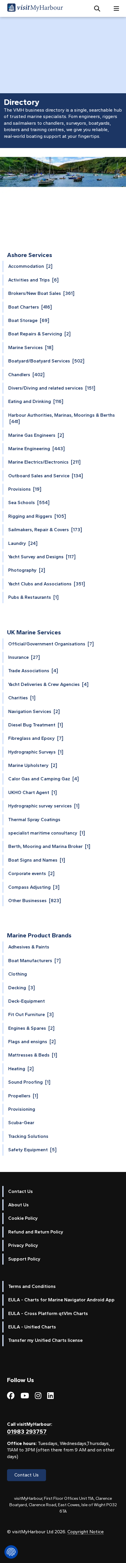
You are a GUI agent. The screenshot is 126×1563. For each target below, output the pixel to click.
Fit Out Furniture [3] (31, 1014)
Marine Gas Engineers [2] (36, 435)
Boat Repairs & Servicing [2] (39, 334)
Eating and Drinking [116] (35, 401)
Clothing (17, 974)
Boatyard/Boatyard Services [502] (46, 361)
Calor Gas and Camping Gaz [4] (43, 779)
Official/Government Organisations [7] (51, 644)
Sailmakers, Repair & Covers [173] (45, 529)
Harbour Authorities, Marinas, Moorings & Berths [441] (61, 418)
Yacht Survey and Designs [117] (42, 556)
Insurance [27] (24, 657)
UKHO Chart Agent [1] (32, 792)
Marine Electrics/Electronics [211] (44, 462)
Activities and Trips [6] (33, 280)
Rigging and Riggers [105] (37, 516)
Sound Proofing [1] (29, 1082)
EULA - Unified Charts (32, 1327)
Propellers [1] (23, 1096)
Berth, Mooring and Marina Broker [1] (49, 846)
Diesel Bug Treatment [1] (35, 725)
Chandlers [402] (26, 374)
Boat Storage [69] (28, 320)
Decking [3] (21, 987)
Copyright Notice (85, 1531)
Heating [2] (21, 1068)
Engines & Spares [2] (31, 1028)
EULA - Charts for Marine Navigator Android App (61, 1299)
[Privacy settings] (11, 1552)
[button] (94, 8)
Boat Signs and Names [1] (36, 860)
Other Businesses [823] (34, 900)
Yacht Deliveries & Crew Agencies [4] (48, 684)
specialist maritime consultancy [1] (46, 833)
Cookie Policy (23, 1218)
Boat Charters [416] (30, 307)
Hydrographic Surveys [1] (35, 752)
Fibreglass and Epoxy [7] (35, 738)
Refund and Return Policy (35, 1232)
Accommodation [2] (30, 266)
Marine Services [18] (30, 347)
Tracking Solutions (28, 1136)
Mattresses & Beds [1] (32, 1055)
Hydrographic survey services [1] (43, 806)
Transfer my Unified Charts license (45, 1340)
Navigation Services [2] (34, 711)
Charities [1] (21, 697)
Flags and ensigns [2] (32, 1041)
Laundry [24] (23, 543)
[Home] (35, 8)
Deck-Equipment (26, 1001)
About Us (18, 1205)
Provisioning (21, 1109)
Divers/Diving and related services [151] (51, 388)
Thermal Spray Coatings (34, 819)
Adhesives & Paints (28, 947)
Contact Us (20, 1191)
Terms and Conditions (32, 1286)
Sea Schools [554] (29, 502)
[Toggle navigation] (114, 8)
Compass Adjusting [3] (33, 887)
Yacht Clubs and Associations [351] (46, 584)
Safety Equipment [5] (32, 1149)
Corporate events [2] (31, 873)
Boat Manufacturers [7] (34, 960)
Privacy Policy (23, 1245)
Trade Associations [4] (33, 670)
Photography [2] (26, 570)
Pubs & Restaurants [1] (33, 597)
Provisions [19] (24, 489)
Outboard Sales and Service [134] (45, 475)
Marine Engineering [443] (36, 448)
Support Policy (24, 1259)
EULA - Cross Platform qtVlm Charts (48, 1313)
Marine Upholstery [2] (32, 765)
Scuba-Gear (21, 1122)
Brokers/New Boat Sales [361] (41, 293)
